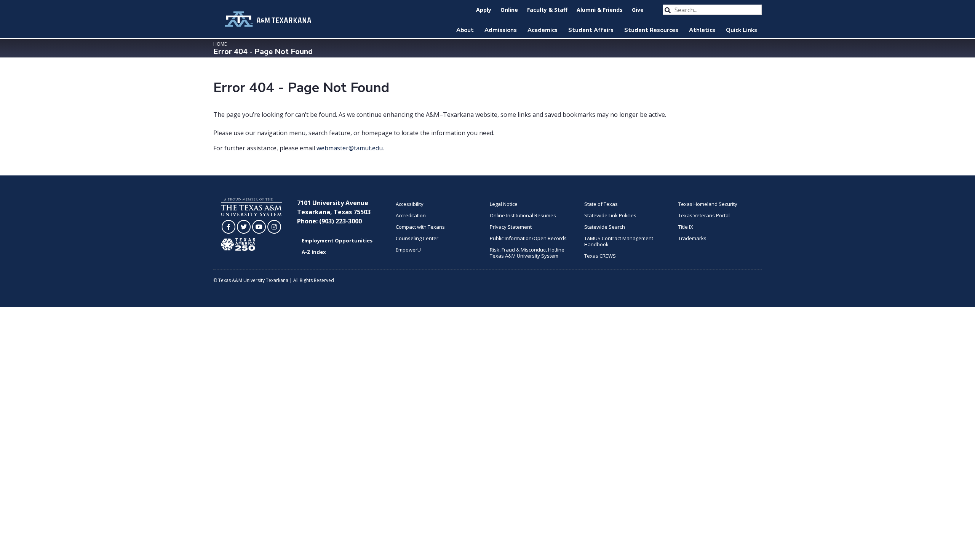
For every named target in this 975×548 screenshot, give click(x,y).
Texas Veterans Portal (704, 215)
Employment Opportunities (337, 240)
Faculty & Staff (547, 9)
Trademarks (692, 238)
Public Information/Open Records (528, 238)
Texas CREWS (600, 255)
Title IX (685, 226)
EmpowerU (408, 249)
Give (638, 9)
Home (220, 44)
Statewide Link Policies (610, 215)
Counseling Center (417, 238)
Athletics (702, 30)
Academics (542, 30)
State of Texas (601, 204)
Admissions (500, 30)
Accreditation (411, 215)
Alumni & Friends (600, 9)
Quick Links (741, 30)
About (465, 30)
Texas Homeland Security (707, 204)
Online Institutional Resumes (523, 215)
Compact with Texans (420, 226)
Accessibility (410, 204)
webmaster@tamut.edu (349, 148)
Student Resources (651, 30)
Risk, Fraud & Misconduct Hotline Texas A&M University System (527, 252)
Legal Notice (504, 204)
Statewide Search (604, 226)
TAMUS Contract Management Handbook (618, 241)
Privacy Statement (511, 226)
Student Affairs (591, 30)
